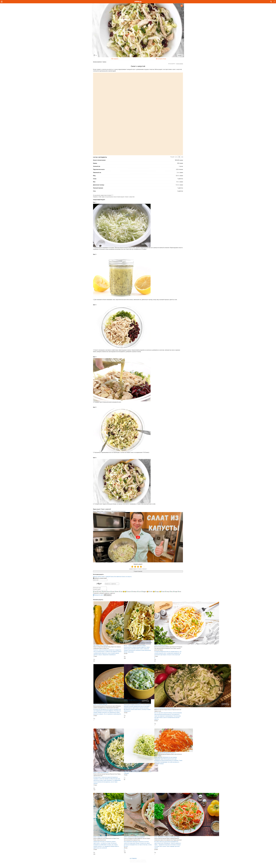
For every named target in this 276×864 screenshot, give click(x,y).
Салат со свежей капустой (100, 704)
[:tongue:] (154, 591)
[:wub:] (163, 591)
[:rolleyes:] (134, 591)
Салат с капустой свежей (130, 640)
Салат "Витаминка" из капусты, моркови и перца (166, 836)
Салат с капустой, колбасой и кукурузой (134, 836)
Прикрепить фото (99, 595)
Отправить (108, 595)
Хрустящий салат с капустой (100, 645)
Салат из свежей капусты (161, 645)
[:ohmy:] (99, 591)
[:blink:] (117, 591)
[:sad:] (120, 591)
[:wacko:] (123, 591)
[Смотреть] (138, 537)
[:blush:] (147, 591)
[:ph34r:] (104, 591)
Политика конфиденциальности (138, 861)
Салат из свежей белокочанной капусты (164, 708)
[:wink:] (112, 591)
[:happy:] (125, 591)
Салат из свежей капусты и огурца (133, 700)
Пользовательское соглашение (138, 860)
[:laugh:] (175, 591)
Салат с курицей (106, 576)
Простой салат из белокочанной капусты (165, 752)
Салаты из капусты (127, 576)
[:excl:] (108, 591)
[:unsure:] (128, 591)
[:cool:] (139, 591)
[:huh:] (179, 591)
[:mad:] (95, 591)
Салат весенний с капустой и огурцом (133, 763)
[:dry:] (171, 591)
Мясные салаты (97, 576)
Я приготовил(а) (138, 571)
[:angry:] (157, 591)
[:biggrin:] (143, 591)
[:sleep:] (167, 591)
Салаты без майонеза (116, 576)
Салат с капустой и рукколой (100, 772)
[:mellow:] (160, 591)
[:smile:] (150, 591)
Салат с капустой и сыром (100, 836)
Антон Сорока (179, 63)
